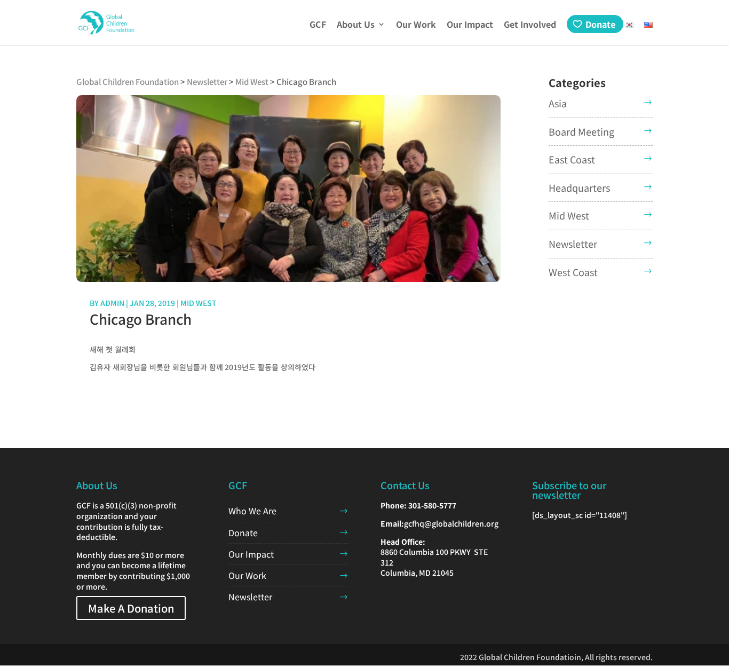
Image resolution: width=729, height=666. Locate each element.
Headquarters (579, 187)
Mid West (198, 302)
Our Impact (470, 25)
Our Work (416, 25)
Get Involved (530, 25)
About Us (356, 25)
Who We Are (252, 510)
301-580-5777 (432, 505)
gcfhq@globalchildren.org (451, 523)
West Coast (573, 272)
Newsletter (573, 243)
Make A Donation (131, 608)
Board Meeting (581, 131)
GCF (318, 25)
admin (112, 302)
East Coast (572, 159)
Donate (600, 24)
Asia (558, 103)
